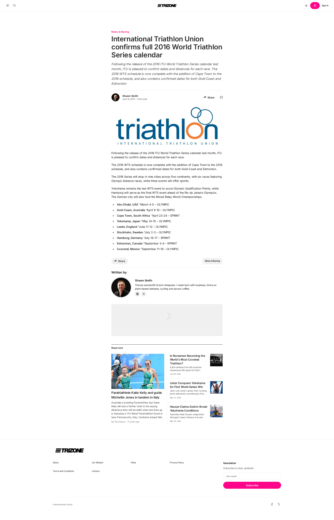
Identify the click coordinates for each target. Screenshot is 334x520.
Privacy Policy (177, 462)
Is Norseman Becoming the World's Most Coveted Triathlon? (187, 359)
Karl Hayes (120, 421)
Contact (96, 471)
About (56, 462)
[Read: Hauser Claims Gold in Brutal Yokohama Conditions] (216, 411)
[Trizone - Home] (167, 5)
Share (211, 97)
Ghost (70, 504)
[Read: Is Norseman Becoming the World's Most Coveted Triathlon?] (216, 360)
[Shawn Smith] (121, 287)
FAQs (133, 462)
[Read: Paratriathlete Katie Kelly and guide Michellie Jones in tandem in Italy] (137, 371)
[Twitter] (143, 294)
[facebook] (272, 504)
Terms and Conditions (63, 471)
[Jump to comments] (221, 97)
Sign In (325, 5)
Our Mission (97, 462)
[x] (279, 504)
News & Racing (120, 31)
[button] (8, 5)
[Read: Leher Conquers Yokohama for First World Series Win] (216, 387)
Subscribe (252, 485)
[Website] (137, 294)
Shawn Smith (130, 95)
